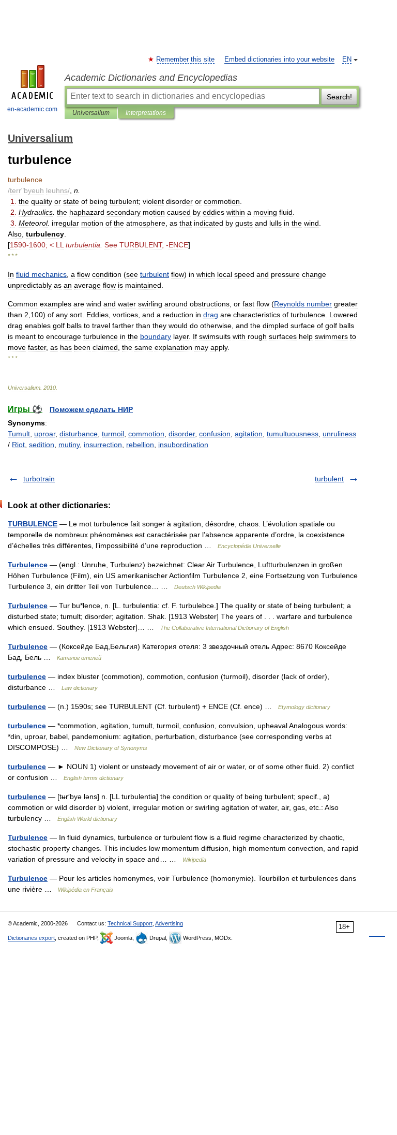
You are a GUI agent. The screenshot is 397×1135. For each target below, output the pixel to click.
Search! (339, 97)
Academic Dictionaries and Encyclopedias (151, 77)
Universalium (91, 112)
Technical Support (130, 923)
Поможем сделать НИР (91, 409)
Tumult (19, 434)
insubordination (183, 444)
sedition (41, 444)
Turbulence (28, 565)
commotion (146, 434)
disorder (182, 434)
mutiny (69, 444)
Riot (18, 444)
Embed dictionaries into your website (279, 59)
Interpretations (146, 112)
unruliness (339, 434)
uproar (44, 434)
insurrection (103, 444)
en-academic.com (32, 109)
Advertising (169, 923)
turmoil (113, 434)
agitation (249, 434)
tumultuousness (292, 434)
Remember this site (186, 59)
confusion (215, 434)
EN (347, 59)
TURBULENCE (32, 524)
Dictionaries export (31, 938)
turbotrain (39, 479)
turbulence (27, 676)
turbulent (329, 479)
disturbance (78, 434)
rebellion (140, 444)
